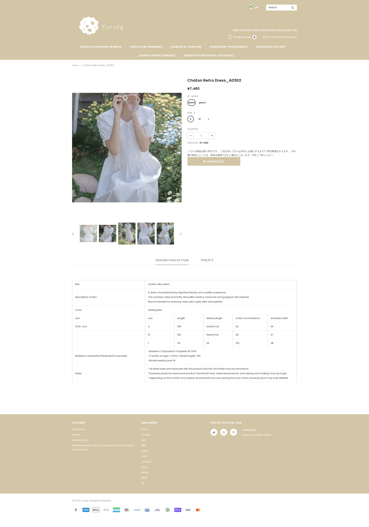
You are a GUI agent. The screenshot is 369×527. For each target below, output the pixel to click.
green (202, 102)
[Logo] (101, 25)
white (191, 102)
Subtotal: (192, 142)
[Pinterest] (233, 432)
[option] (127, 147)
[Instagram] (223, 432)
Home (75, 65)
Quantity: (193, 129)
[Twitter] (213, 432)
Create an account (285, 37)
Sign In (267, 37)
